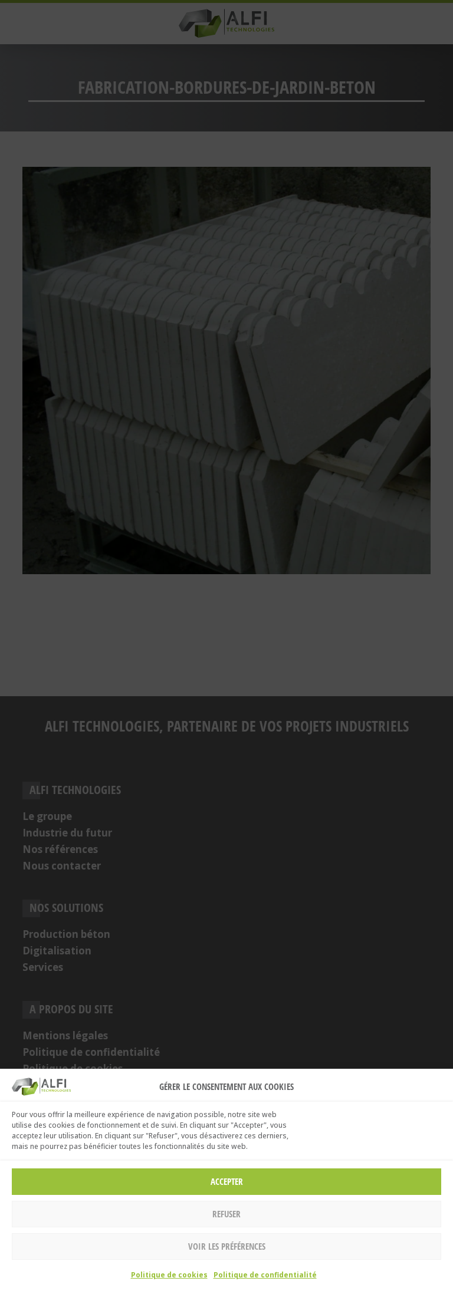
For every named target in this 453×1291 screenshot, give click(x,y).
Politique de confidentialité (265, 1275)
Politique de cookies (169, 1275)
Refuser (226, 1214)
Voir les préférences (226, 1246)
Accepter (227, 1181)
